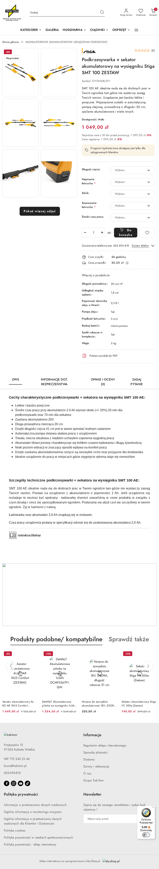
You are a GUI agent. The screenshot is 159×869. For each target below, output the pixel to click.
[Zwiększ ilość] (102, 232)
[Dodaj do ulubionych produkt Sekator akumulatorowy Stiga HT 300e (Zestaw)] (152, 654)
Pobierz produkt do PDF (104, 356)
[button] (74, 30)
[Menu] (152, 808)
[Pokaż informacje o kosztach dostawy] (127, 263)
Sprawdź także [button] (129, 639)
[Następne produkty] (148, 666)
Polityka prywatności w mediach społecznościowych (38, 837)
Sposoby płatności (95, 752)
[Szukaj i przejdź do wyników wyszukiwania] (102, 13)
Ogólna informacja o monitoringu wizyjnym (32, 812)
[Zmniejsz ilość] (85, 232)
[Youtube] (20, 783)
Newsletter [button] (92, 794)
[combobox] (133, 170)
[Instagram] (13, 783)
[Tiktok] (27, 783)
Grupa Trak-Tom (93, 780)
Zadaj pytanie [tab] (136, 381)
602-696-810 (12, 773)
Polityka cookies (14, 830)
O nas (87, 773)
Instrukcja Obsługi (29, 534)
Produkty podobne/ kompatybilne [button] (56, 639)
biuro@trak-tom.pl (15, 766)
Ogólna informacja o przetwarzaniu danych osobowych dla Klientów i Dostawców (32, 821)
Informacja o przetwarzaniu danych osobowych (35, 805)
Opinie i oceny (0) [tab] (103, 381)
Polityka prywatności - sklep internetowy (30, 844)
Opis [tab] (15, 379)
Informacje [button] (92, 735)
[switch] (146, 835)
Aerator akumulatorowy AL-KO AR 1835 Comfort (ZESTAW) (18, 703)
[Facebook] (6, 783)
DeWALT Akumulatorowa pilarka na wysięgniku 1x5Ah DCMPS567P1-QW (59, 703)
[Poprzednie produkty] (10, 666)
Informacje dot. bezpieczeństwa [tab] (54, 381)
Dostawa (89, 759)
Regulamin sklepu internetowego (104, 745)
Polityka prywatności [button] (21, 794)
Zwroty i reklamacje (96, 766)
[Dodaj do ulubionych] (147, 232)
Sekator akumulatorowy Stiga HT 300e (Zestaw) (139, 703)
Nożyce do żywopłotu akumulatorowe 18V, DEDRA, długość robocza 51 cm (99, 703)
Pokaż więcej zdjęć (40, 211)
